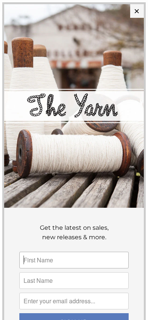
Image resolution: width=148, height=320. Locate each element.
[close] (137, 11)
